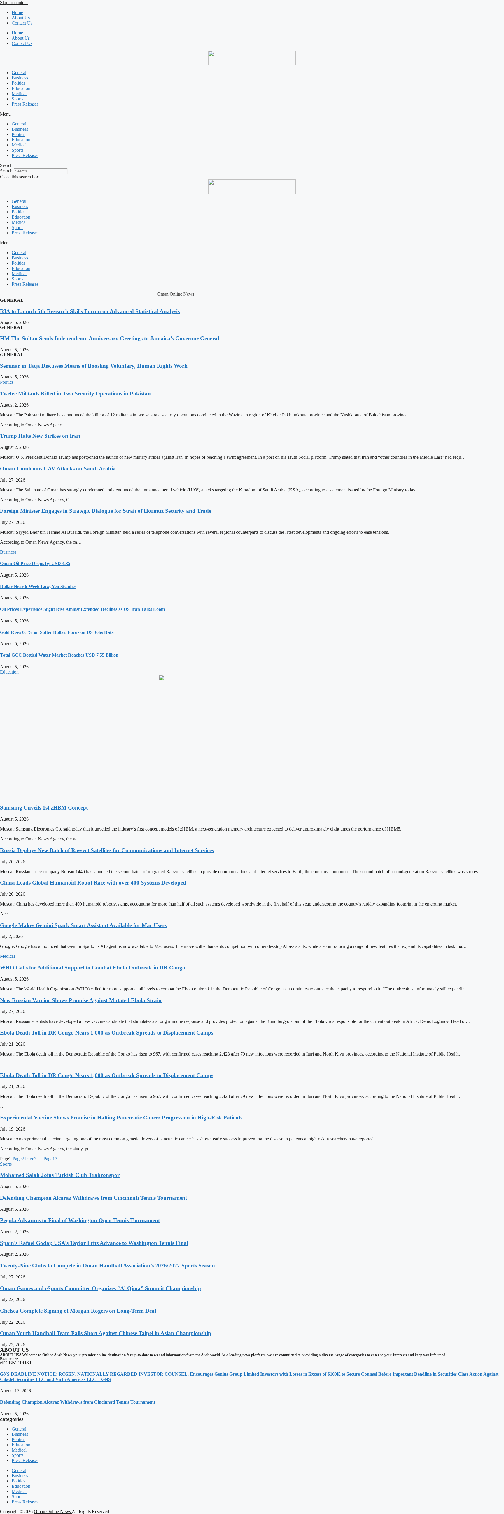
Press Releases (25, 104)
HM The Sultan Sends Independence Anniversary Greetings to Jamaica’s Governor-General (109, 338)
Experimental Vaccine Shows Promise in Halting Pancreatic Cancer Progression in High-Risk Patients (121, 1117)
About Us (21, 17)
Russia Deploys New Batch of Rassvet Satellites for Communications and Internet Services (107, 850)
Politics (18, 83)
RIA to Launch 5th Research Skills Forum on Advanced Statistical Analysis (90, 311)
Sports (17, 98)
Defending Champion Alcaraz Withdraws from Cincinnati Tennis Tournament (93, 1198)
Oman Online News (53, 1511)
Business (20, 77)
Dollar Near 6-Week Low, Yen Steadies (38, 586)
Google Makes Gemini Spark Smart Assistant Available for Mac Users (83, 925)
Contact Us (22, 22)
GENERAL (12, 300)
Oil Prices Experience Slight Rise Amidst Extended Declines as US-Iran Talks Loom (82, 609)
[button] (252, 114)
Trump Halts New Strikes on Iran (40, 436)
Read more (9, 1358)
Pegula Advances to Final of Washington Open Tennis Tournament (80, 1220)
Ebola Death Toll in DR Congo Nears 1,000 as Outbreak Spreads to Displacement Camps (106, 1033)
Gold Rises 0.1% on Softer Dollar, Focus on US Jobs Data (57, 632)
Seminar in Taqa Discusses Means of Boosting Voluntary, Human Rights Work (94, 366)
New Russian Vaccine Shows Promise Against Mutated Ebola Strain (81, 1000)
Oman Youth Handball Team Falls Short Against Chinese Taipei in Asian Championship (105, 1333)
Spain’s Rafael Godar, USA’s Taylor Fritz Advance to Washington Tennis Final (94, 1243)
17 (50, 1158)
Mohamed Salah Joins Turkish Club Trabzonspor (60, 1175)
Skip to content (14, 2)
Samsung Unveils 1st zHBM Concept (44, 808)
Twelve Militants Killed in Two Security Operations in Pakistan (75, 393)
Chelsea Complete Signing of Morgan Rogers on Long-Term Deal (78, 1311)
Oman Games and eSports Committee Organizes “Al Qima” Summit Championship (100, 1288)
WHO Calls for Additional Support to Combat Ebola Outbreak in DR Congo (92, 967)
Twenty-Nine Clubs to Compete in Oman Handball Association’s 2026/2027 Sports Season (107, 1265)
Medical (19, 93)
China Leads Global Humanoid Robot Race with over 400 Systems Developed (93, 883)
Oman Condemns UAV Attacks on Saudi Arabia (58, 468)
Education (21, 88)
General (19, 72)
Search (6, 170)
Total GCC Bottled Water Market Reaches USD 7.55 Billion (59, 655)
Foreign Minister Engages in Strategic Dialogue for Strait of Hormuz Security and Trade (105, 511)
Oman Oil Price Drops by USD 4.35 (35, 563)
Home (17, 12)
